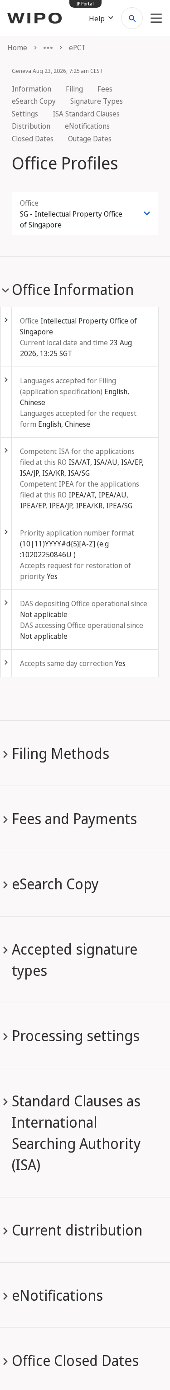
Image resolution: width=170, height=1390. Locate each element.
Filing (74, 89)
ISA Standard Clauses (86, 114)
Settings (25, 114)
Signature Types (96, 101)
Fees (104, 89)
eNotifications (87, 126)
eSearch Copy (34, 101)
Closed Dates (32, 139)
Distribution (31, 126)
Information (31, 89)
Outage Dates (90, 139)
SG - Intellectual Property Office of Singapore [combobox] (71, 219)
